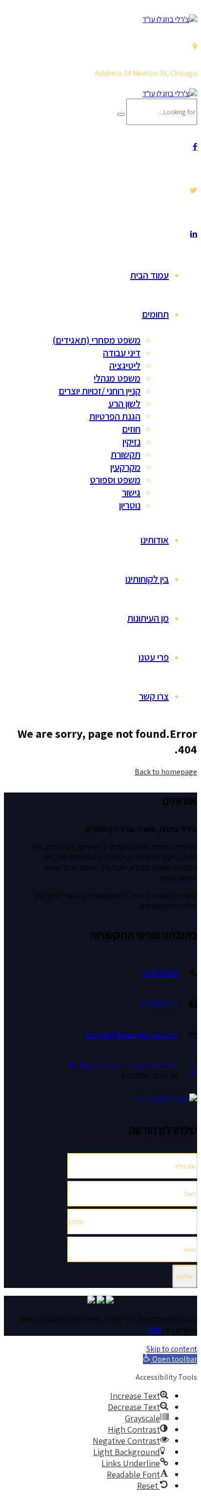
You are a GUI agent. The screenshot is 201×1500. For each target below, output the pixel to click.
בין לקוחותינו (147, 579)
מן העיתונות (148, 618)
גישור (131, 492)
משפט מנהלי (117, 378)
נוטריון (130, 505)
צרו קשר (154, 696)
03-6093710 (158, 1004)
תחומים (155, 314)
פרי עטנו (154, 657)
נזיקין (131, 441)
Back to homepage (166, 772)
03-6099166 (160, 973)
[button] (170, 1359)
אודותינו (155, 540)
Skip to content (171, 1349)
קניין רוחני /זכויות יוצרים (100, 391)
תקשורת (126, 454)
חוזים (131, 429)
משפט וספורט (115, 479)
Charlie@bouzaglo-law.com (131, 1034)
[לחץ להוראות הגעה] (193, 1071)
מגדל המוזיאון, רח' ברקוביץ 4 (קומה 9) (123, 1065)
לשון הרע (124, 403)
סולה (154, 1330)
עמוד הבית (149, 275)
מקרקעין (125, 467)
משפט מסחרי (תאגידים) (96, 340)
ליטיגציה (125, 365)
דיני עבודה (122, 352)
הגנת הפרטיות (115, 416)
